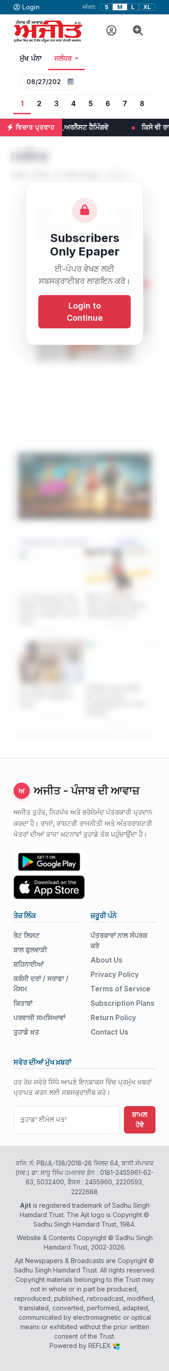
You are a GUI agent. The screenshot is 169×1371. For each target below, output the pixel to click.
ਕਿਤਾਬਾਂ (23, 1003)
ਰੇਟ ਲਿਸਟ (27, 935)
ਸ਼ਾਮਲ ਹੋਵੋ (139, 1119)
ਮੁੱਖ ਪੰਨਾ (31, 58)
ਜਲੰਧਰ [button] (63, 58)
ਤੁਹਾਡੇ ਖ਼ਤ (26, 1032)
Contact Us (109, 1032)
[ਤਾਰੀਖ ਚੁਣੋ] (70, 81)
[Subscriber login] (111, 31)
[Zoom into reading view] (138, 31)
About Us (107, 960)
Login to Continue (85, 312)
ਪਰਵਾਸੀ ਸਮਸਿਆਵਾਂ (39, 1017)
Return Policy (113, 1017)
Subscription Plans (123, 1003)
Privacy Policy (115, 974)
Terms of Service (121, 989)
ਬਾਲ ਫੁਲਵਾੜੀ (30, 949)
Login (31, 7)
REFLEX (100, 1345)
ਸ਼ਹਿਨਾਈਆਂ (29, 964)
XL (147, 7)
